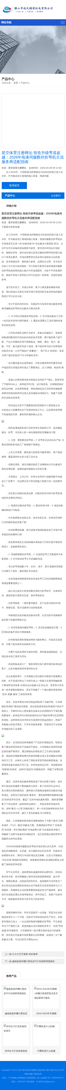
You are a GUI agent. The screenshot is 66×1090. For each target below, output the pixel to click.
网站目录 (38, 1074)
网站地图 (29, 1074)
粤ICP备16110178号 (55, 1070)
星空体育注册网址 (17, 168)
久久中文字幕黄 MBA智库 (25, 954)
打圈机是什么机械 (46, 1051)
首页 (15, 83)
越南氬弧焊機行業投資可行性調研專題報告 (33, 961)
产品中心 (25, 83)
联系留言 (14, 185)
